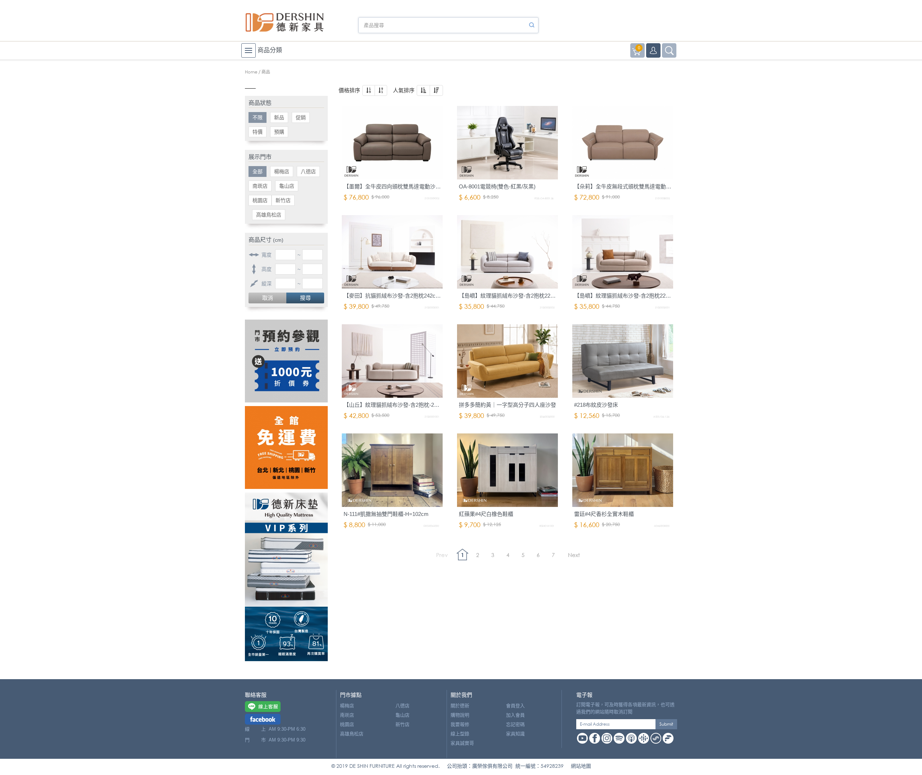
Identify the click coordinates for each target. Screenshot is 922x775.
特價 (257, 132)
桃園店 (260, 200)
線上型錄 (460, 733)
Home (251, 72)
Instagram (606, 738)
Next (574, 554)
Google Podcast (643, 738)
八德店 (308, 171)
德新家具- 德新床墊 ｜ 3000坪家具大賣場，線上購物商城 (284, 22)
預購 (279, 132)
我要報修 (460, 724)
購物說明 (460, 715)
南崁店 (260, 186)
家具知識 (515, 733)
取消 (267, 298)
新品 (279, 117)
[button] (368, 90)
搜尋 (305, 298)
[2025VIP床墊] (286, 577)
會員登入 (515, 705)
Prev (442, 554)
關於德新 (460, 705)
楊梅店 (281, 171)
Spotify (619, 738)
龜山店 (286, 186)
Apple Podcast (631, 738)
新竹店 (283, 200)
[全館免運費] (286, 447)
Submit (666, 724)
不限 (257, 117)
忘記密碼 (515, 724)
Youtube (582, 738)
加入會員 (515, 715)
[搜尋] (532, 25)
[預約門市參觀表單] (286, 361)
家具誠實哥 (462, 743)
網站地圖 (581, 765)
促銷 (301, 117)
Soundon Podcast (655, 738)
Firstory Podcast (668, 738)
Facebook (594, 738)
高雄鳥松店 (268, 215)
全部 (257, 171)
